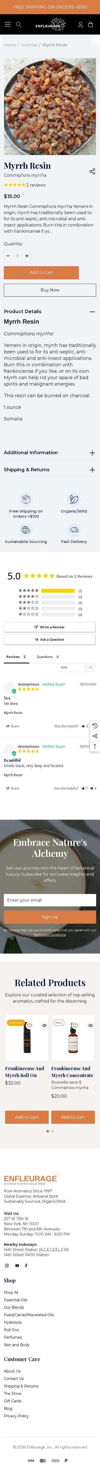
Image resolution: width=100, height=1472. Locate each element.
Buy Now (50, 290)
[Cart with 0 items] (90, 24)
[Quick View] (40, 1022)
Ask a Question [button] (52, 639)
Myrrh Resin (13, 712)
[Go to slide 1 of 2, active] (48, 145)
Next (65, 143)
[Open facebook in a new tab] (26, 1266)
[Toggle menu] (8, 24)
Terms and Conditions (50, 935)
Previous (35, 143)
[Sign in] (80, 24)
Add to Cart (41, 272)
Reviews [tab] (13, 656)
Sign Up (50, 917)
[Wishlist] (25, 1022)
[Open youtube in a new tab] (17, 1266)
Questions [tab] (45, 656)
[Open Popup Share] (92, 171)
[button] (85, 726)
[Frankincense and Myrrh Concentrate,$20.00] (73, 1037)
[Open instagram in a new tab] (7, 1266)
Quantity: (13, 243)
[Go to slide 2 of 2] (52, 145)
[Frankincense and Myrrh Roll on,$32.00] (26, 1037)
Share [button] (14, 726)
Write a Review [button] (52, 627)
